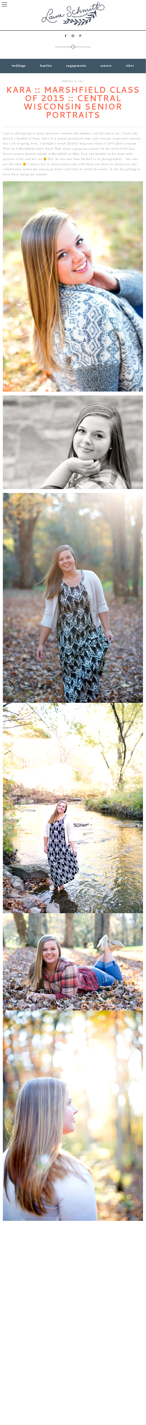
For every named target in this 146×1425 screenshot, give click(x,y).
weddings (19, 65)
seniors (106, 65)
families (46, 65)
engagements (76, 65)
